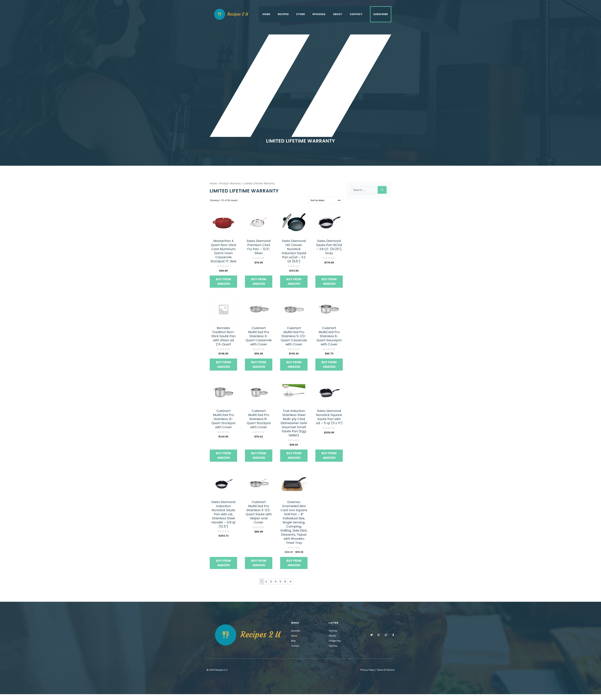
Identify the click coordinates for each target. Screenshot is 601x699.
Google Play (335, 640)
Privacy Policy (367, 669)
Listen (333, 622)
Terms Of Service (385, 669)
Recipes (283, 14)
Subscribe (380, 14)
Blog (293, 640)
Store (300, 14)
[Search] (382, 190)
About (337, 14)
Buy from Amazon (223, 281)
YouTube (333, 630)
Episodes (319, 14)
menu (295, 622)
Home (266, 14)
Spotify (332, 635)
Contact (356, 14)
